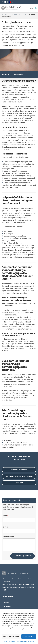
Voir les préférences (11, 637)
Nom (5, 516)
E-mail (6, 527)
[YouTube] (5, 2)
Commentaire (9, 536)
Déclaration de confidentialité (25, 641)
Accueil (4, 14)
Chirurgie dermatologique (17, 14)
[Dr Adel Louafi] (11, 8)
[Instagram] (2, 2)
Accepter (28, 637)
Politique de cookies (9, 641)
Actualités (7, 606)
